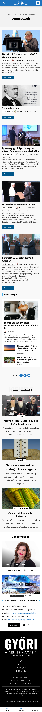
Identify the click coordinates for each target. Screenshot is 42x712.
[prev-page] (3, 370)
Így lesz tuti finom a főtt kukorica (21, 515)
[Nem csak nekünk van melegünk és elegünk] (21, 449)
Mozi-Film (6, 60)
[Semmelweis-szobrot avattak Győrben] (21, 244)
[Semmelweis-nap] (21, 95)
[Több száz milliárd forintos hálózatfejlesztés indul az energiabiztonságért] (9, 348)
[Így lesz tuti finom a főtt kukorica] (21, 498)
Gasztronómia (21, 509)
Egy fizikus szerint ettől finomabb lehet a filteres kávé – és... (21, 325)
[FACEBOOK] (28, 625)
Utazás (21, 460)
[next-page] (7, 370)
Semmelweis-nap (11, 108)
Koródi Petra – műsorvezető (14, 565)
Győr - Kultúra (9, 264)
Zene (21, 416)
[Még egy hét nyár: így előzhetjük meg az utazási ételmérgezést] (9, 360)
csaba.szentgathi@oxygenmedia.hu (22, 613)
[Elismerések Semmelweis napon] (21, 191)
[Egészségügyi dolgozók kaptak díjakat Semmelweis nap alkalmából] (21, 135)
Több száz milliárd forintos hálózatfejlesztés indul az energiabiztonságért (27, 348)
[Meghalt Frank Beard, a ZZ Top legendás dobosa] (21, 405)
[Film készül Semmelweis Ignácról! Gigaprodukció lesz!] (21, 41)
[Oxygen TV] (21, 584)
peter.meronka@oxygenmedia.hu (21, 620)
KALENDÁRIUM (8, 111)
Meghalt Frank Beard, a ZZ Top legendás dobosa (21, 422)
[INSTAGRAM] (32, 625)
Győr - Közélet (8, 154)
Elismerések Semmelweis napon (19, 204)
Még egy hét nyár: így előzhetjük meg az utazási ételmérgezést (27, 360)
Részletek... (8, 77)
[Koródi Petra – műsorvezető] (21, 554)
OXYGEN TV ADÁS (17, 596)
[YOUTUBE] (24, 625)
